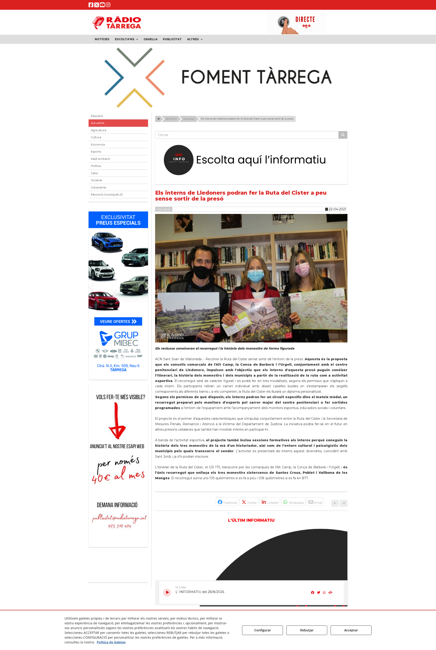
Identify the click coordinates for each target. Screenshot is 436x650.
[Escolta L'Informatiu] (251, 160)
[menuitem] (102, 39)
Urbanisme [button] (98, 187)
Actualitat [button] (97, 123)
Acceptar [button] (351, 630)
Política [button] (96, 166)
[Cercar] (342, 135)
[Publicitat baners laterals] (118, 463)
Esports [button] (96, 151)
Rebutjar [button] (307, 630)
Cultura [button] (96, 137)
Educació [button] (97, 116)
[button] (91, 5)
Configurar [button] (262, 630)
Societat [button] (96, 180)
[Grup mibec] (118, 293)
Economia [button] (98, 144)
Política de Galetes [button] (111, 642)
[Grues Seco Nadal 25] (218, 78)
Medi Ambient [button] (100, 159)
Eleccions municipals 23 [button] (107, 194)
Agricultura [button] (98, 130)
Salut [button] (94, 173)
